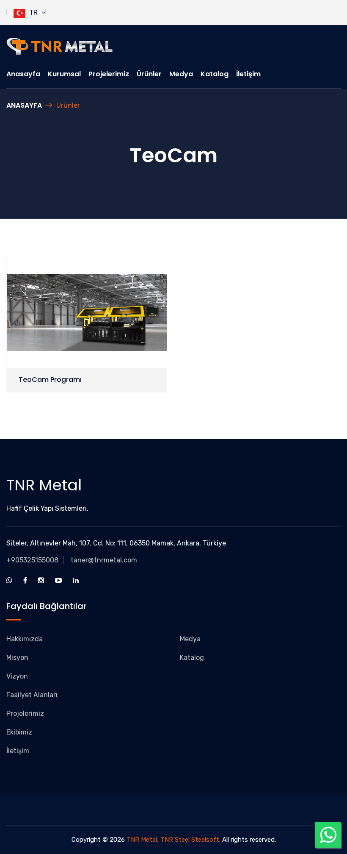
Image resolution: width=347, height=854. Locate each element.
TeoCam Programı (50, 379)
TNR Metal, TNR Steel (158, 839)
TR (33, 12)
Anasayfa (23, 74)
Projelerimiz (108, 74)
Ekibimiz (19, 732)
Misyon (17, 658)
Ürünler (149, 74)
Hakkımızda (24, 639)
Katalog (215, 74)
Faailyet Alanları (32, 695)
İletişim (248, 74)
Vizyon (17, 676)
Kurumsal (64, 74)
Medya (181, 74)
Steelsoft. (206, 839)
